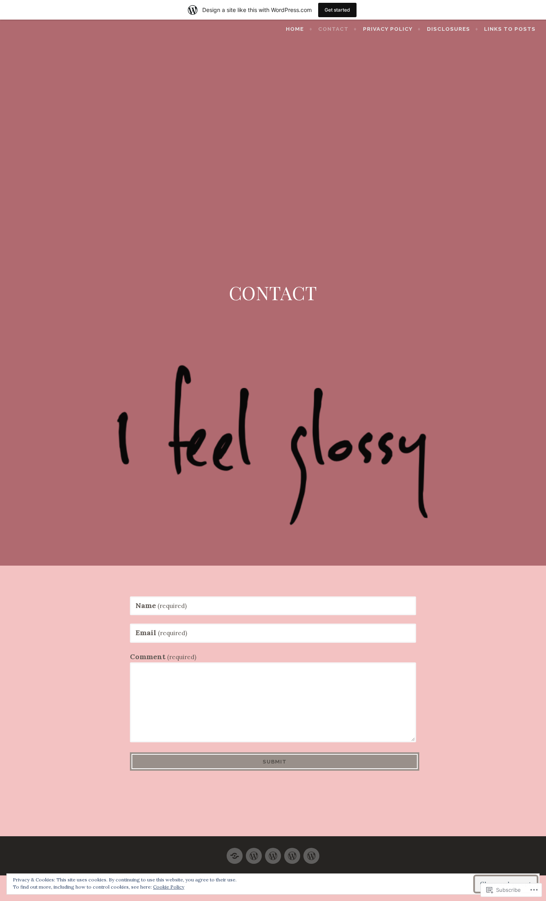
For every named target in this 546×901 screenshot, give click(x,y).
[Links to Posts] (311, 852)
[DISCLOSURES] (292, 852)
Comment (163, 656)
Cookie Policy (168, 887)
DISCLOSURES (448, 29)
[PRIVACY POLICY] (273, 852)
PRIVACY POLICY (387, 29)
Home (295, 29)
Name (161, 605)
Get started (337, 10)
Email (161, 632)
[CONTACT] (254, 852)
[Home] (235, 852)
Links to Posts (510, 29)
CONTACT (333, 29)
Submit (275, 762)
